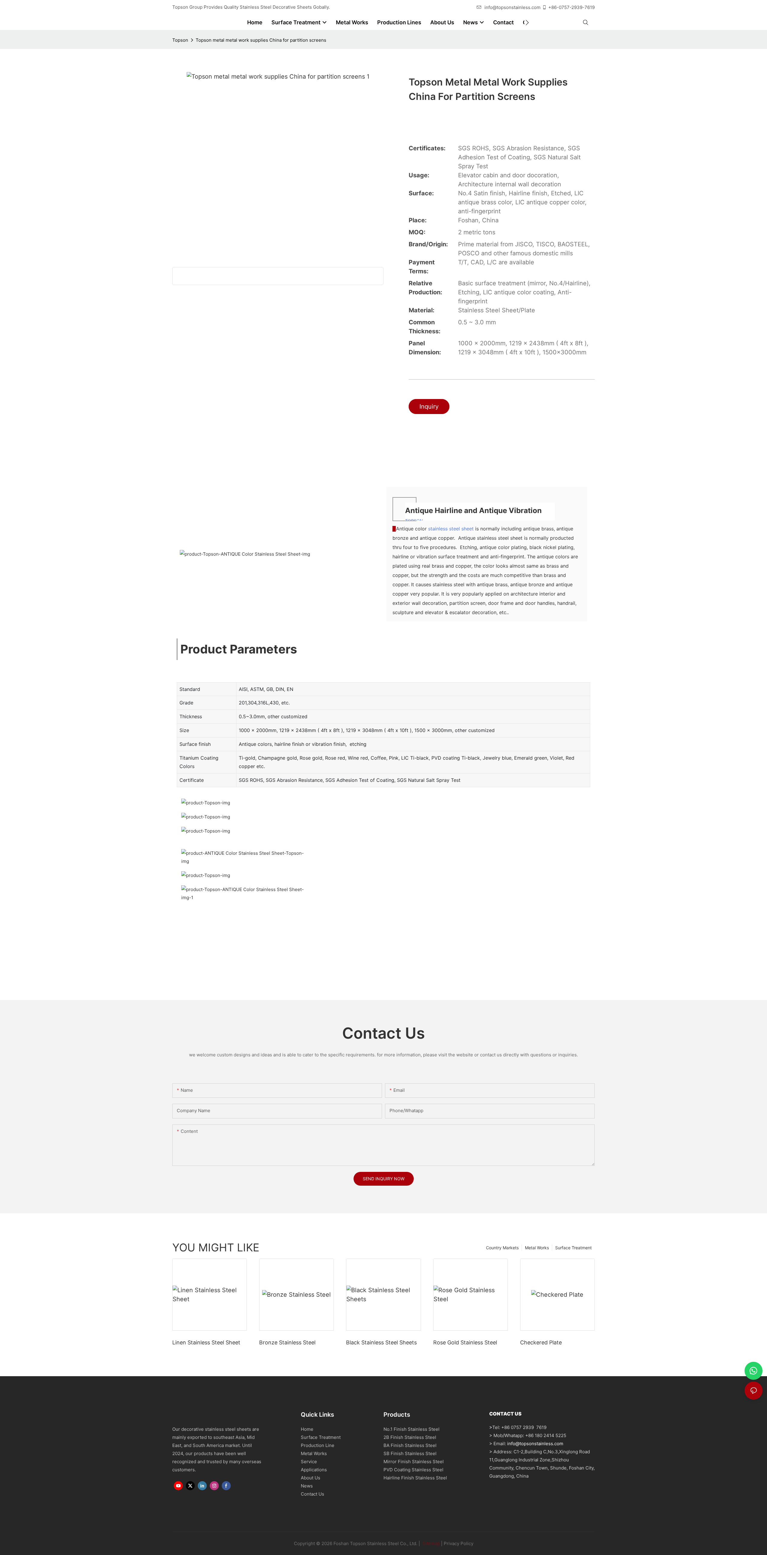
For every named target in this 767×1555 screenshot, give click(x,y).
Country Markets (502, 1247)
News (307, 1486)
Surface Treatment (573, 1247)
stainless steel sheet (451, 529)
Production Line (317, 1445)
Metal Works (537, 1247)
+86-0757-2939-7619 (571, 7)
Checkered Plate (541, 1342)
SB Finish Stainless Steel (410, 1453)
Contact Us (312, 1494)
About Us (310, 1478)
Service (309, 1461)
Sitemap (430, 1543)
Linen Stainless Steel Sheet (206, 1342)
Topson (180, 40)
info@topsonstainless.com (512, 7)
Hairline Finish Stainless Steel (415, 1478)
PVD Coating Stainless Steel (413, 1469)
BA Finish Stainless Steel (410, 1445)
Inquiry (429, 406)
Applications (314, 1469)
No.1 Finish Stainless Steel (412, 1429)
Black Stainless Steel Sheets (381, 1342)
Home (307, 1429)
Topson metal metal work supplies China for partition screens (261, 40)
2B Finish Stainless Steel (410, 1437)
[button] (527, 22)
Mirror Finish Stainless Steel (414, 1461)
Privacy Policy (458, 1543)
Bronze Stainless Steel (287, 1342)
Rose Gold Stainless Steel (465, 1342)
